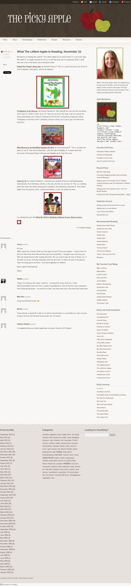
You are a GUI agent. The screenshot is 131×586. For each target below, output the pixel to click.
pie (65, 461)
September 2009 (6, 529)
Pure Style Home (102, 355)
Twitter (104, 2)
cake (51, 440)
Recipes (54, 40)
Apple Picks (66, 435)
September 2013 (6, 435)
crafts (57, 443)
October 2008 (5, 547)
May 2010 (4, 506)
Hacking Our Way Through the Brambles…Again (113, 194)
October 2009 (5, 526)
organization (70, 458)
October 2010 (5, 492)
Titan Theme (23, 578)
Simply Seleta (101, 359)
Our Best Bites (102, 290)
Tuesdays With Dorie (61, 475)
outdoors (45, 461)
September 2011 (6, 460)
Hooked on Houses (103, 327)
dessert (56, 446)
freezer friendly (66, 449)
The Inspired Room (103, 365)
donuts (62, 446)
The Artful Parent (102, 414)
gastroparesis (47, 452)
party (51, 461)
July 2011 (3, 466)
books (82, 227)
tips (43, 475)
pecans (61, 461)
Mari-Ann (20, 297)
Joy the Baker (101, 281)
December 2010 (6, 486)
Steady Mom (101, 245)
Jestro (31, 578)
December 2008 (6, 541)
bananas (45, 437)
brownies (45, 440)
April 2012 (4, 440)
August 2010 (5, 498)
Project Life (52, 464)
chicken (57, 440)
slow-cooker (64, 469)
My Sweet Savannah (104, 349)
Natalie (19, 279)
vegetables (46, 478)
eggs (49, 449)
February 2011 (5, 480)
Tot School (50, 475)
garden (75, 449)
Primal (44, 464)
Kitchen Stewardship (104, 284)
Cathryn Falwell (23, 324)
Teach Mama (101, 408)
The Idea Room (102, 248)
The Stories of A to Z (103, 371)
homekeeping (47, 455)
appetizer (53, 435)
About (15, 40)
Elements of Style (103, 323)
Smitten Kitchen (102, 300)
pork (68, 461)
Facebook (115, 2)
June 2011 (4, 469)
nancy (19, 244)
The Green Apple (73, 472)
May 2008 (4, 561)
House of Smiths (102, 330)
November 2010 (6, 489)
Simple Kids (101, 235)
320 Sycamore (102, 314)
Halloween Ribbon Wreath (106, 152)
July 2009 (3, 532)
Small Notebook (102, 241)
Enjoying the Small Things (106, 225)
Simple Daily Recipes (104, 297)
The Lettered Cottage (104, 368)
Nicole (19, 309)
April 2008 (4, 564)
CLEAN (74, 440)
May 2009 (4, 538)
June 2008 (4, 558)
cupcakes (74, 443)
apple (59, 435)
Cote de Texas (102, 320)
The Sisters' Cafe (102, 303)
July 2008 (3, 555)
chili (62, 440)
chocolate (67, 440)
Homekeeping (27, 40)
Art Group (75, 435)
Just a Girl (100, 336)
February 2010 (5, 515)
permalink (25, 244)
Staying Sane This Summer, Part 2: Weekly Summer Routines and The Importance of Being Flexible (113, 183)
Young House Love (103, 378)
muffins (56, 458)
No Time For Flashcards (105, 398)
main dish (58, 455)
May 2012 (4, 437)
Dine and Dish (102, 278)
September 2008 (6, 549)
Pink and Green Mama (104, 404)
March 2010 (4, 512)
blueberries (57, 437)
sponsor (45, 472)
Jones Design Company (105, 333)
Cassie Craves (102, 274)
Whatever (100, 257)
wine (53, 478)
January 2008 (5, 572)
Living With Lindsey (103, 343)
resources (74, 464)
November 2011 (6, 455)
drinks (68, 446)
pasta (56, 461)
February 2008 (5, 570)
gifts (54, 452)
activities (45, 435)
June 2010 (4, 503)
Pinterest (127, 2)
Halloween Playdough (104, 155)
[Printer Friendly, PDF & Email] (19, 222)
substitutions (53, 472)
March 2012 (4, 443)
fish (59, 449)
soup (77, 469)
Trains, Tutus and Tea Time (106, 254)
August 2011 (4, 463)
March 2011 (4, 478)
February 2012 (5, 446)
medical (66, 455)
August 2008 (5, 552)
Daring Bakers (47, 446)
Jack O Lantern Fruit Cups (106, 161)
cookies (51, 443)
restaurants (46, 467)
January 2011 (5, 483)
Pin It (5, 65)
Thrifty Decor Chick (103, 375)
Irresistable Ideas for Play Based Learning (111, 395)
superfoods (62, 472)
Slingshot (56, 469)
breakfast (75, 437)
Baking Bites (101, 271)
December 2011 (6, 452)
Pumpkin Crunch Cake (104, 158)
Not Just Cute (101, 401)
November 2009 (6, 524)
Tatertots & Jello (102, 362)
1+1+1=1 (100, 388)
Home (5, 40)
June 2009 (4, 535)
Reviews (79, 40)
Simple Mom (101, 238)
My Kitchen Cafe (102, 287)
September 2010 (6, 495)
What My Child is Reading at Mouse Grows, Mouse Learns (59, 217)
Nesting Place (101, 352)
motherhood (47, 458)
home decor (67, 452)
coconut (45, 443)
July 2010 (3, 501)
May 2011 (3, 472)
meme (71, 455)
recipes (66, 463)
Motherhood (41, 40)
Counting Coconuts (103, 392)
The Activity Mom (102, 411)
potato (73, 461)
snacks (72, 469)
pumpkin (59, 464)
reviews (88, 227)
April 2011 (4, 475)
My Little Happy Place (104, 346)
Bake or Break (102, 268)
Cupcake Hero (66, 443)
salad (72, 467)
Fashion (54, 449)
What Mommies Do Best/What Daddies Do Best (35, 148)
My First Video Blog (103, 172)
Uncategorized (75, 475)
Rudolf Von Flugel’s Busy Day (29, 67)
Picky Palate (101, 294)
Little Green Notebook (104, 339)
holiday (59, 452)
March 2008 (4, 567)
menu (76, 455)
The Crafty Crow (102, 417)
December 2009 (6, 521)
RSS (85, 2)
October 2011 (5, 457)
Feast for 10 (21, 181)
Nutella (62, 458)
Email (94, 2)
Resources (67, 40)
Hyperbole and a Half (104, 229)
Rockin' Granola (102, 232)
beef (51, 437)
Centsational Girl (102, 317)
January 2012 (5, 449)
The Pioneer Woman (104, 251)
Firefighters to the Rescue (27, 111)
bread (69, 437)
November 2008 (6, 544)
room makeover (63, 467)
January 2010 (5, 518)
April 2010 (4, 509)
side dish (48, 469)
